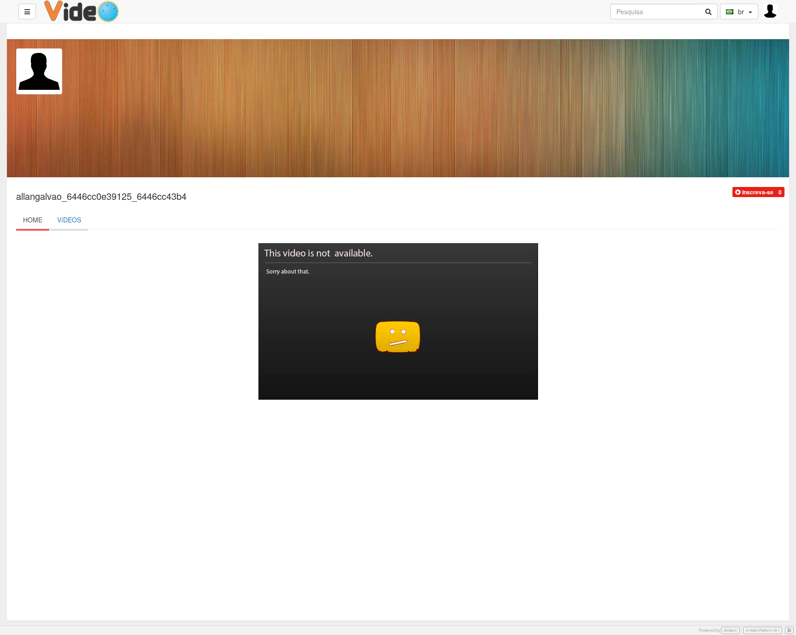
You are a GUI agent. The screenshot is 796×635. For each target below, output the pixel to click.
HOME (32, 219)
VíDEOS (69, 219)
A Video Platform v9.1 (762, 630)
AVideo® (730, 630)
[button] (754, 192)
